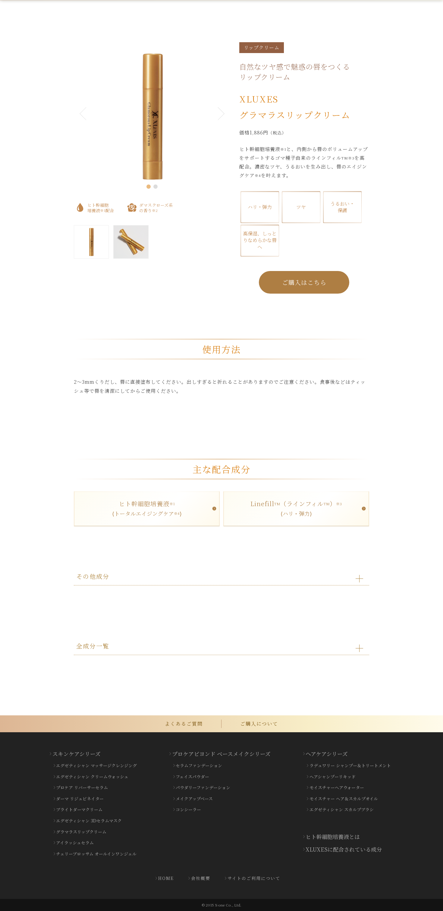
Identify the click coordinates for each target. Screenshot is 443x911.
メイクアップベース (194, 799)
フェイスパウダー (192, 777)
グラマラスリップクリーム (81, 832)
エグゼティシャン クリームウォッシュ (92, 777)
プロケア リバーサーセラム (82, 787)
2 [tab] (155, 186)
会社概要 (200, 878)
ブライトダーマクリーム (79, 809)
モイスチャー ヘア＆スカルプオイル (343, 799)
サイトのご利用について (254, 878)
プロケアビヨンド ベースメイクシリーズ (221, 754)
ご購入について (259, 723)
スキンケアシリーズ (76, 754)
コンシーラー (188, 809)
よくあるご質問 (184, 723)
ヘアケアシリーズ (327, 754)
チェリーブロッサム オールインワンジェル (96, 854)
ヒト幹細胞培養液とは (333, 836)
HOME (166, 878)
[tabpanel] (152, 116)
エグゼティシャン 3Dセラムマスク (89, 821)
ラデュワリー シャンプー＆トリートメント (350, 765)
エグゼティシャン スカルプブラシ (341, 809)
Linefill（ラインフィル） (296, 508)
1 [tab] (148, 186)
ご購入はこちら (304, 282)
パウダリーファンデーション (203, 787)
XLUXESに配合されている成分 (344, 849)
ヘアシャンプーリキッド (332, 777)
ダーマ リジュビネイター (80, 799)
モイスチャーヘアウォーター (336, 787)
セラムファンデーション (199, 765)
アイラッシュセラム (75, 843)
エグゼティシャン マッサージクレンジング (96, 765)
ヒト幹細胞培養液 (147, 508)
